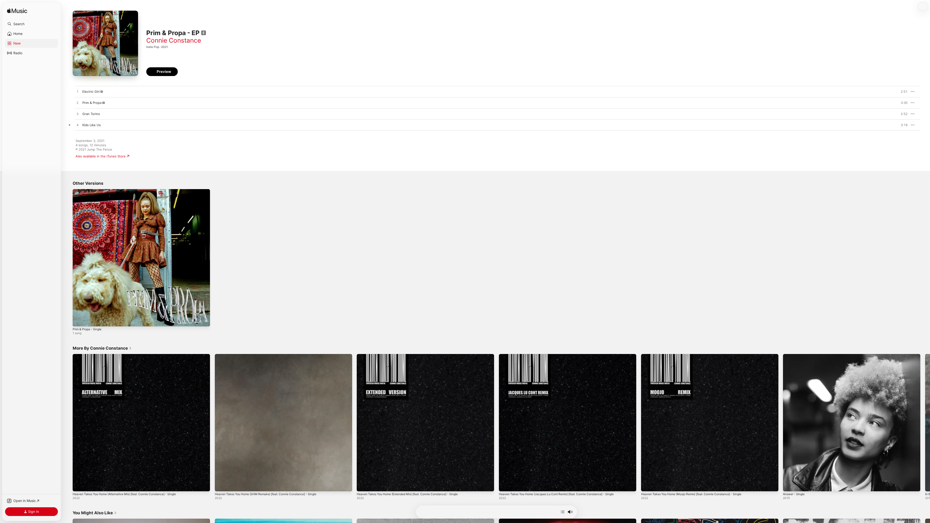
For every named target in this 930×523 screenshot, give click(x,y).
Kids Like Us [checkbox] (91, 125)
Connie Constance (173, 40)
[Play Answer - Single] (789, 485)
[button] (31, 24)
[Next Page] (925, 422)
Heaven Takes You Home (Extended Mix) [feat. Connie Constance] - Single (414, 356)
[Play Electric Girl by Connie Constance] (77, 92)
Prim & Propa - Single (88, 191)
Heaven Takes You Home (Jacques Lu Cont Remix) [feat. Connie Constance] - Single (563, 356)
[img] (17, 11)
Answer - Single (795, 356)
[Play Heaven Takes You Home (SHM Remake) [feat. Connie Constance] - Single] (221, 485)
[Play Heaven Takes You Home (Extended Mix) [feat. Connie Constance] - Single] (362, 485)
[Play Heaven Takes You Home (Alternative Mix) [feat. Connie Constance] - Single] (78, 485)
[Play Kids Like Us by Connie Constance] (77, 125)
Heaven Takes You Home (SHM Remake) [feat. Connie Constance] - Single (271, 356)
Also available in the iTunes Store (101, 156)
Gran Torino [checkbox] (91, 114)
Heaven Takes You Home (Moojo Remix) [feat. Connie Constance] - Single (697, 356)
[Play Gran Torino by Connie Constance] (77, 114)
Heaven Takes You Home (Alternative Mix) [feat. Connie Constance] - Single (131, 356)
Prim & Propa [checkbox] (91, 103)
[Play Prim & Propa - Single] (78, 320)
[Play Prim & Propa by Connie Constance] (77, 103)
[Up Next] (563, 511)
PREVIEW (902, 91)
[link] (102, 348)
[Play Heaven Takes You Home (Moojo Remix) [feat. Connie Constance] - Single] (647, 485)
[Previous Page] (67, 422)
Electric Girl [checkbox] (91, 91)
